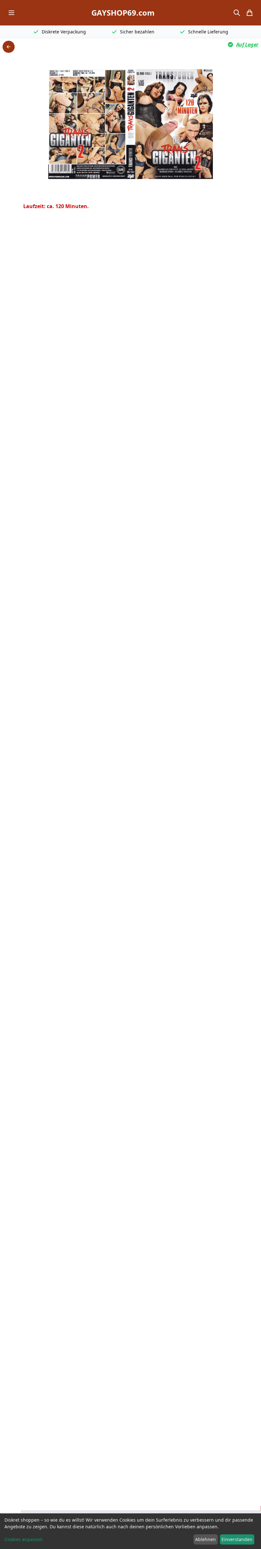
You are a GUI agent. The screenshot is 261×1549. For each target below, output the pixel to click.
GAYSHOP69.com (123, 13)
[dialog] (130, 1531)
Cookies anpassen (23, 1539)
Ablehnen (205, 1539)
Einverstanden (237, 1539)
